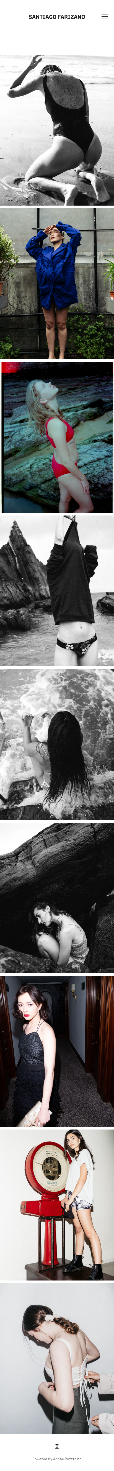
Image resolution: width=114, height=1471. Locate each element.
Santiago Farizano (57, 16)
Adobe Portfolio (67, 1458)
